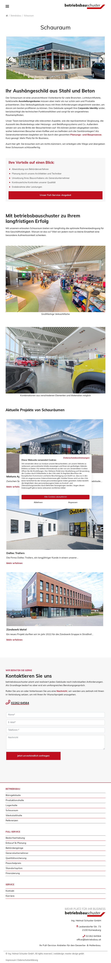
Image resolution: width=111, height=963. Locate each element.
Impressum (11, 960)
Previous (10, 58)
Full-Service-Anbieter (54, 945)
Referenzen (12, 820)
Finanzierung (13, 873)
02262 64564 (20, 703)
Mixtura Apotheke (17, 477)
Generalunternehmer (17, 853)
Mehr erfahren (14, 563)
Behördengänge (14, 848)
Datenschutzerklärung (27, 960)
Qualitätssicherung (16, 858)
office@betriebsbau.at (89, 940)
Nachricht (62, 691)
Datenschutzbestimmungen (76, 458)
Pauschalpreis (13, 863)
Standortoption (14, 868)
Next (100, 58)
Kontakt (10, 891)
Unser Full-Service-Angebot (55, 195)
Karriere (10, 896)
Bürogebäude (13, 795)
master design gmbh (74, 954)
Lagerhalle (11, 805)
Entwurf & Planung (16, 843)
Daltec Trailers (15, 553)
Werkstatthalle (14, 815)
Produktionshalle (15, 800)
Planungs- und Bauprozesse (85, 135)
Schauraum (12, 810)
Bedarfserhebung (15, 838)
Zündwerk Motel (16, 630)
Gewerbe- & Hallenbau (87, 945)
